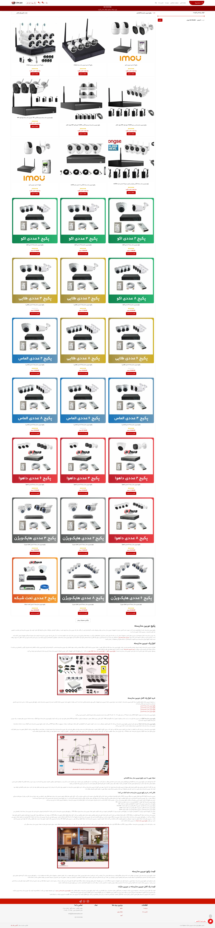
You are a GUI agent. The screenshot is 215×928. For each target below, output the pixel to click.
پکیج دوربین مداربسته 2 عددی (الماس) (35, 365)
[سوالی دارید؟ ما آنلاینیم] (210, 921)
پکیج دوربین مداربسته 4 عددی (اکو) (83, 245)
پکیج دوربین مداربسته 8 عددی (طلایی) (83, 365)
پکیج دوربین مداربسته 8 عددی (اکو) (131, 305)
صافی (160, 20)
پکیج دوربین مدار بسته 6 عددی (147, 709)
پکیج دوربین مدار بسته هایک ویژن (96, 651)
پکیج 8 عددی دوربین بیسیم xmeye (34, 65)
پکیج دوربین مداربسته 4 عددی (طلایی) (35, 305)
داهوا (121, 908)
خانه (154, 13)
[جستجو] (46, 3)
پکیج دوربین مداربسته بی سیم (63, 891)
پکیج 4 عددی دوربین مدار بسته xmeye (83, 65)
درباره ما (146, 908)
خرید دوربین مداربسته (129, 649)
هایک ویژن (120, 912)
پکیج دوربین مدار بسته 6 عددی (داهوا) (35, 484)
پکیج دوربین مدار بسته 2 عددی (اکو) (131, 245)
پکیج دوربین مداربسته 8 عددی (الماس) (35, 425)
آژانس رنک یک (14, 925)
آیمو (122, 915)
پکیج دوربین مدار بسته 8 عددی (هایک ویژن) (83, 604)
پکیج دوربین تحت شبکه (141, 821)
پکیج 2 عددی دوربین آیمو (35, 185)
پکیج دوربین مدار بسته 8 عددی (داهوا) (131, 544)
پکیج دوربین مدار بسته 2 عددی (147, 706)
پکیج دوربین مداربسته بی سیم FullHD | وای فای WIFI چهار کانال (131, 125)
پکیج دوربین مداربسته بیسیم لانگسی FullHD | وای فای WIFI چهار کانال (83, 125)
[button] (131, 253)
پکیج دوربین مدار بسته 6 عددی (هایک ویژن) (131, 604)
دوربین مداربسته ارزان (123, 637)
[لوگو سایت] (17, 3)
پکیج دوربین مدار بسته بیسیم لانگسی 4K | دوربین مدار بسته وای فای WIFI (35, 118)
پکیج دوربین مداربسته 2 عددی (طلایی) (83, 305)
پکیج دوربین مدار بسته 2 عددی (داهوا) (131, 484)
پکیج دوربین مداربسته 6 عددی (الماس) (83, 425)
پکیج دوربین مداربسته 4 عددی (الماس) (131, 425)
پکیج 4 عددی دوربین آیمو (131, 65)
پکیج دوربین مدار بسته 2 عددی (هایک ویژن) (83, 544)
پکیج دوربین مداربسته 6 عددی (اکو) (34, 245)
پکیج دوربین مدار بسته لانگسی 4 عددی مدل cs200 (83, 185)
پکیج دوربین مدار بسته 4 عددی (147, 708)
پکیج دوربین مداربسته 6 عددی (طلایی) (131, 365)
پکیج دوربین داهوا (111, 651)
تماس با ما (145, 912)
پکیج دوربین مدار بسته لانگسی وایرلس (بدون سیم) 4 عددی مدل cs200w (131, 184)
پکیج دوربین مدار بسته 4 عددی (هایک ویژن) (35, 544)
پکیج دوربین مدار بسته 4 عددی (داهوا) (83, 484)
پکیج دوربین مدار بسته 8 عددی (147, 711)
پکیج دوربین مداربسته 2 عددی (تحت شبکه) (34, 604)
